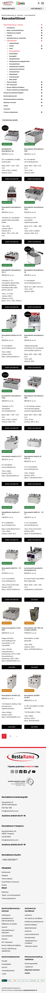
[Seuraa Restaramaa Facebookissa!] (21, 771)
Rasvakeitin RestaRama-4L (34, 271)
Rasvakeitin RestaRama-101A (34, 150)
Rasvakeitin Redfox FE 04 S (11, 336)
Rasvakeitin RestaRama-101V (34, 336)
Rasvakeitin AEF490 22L (11, 695)
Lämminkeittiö (29, 15)
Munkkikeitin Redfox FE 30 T (10, 513)
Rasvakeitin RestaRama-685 (34, 397)
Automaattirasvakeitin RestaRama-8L (33, 569)
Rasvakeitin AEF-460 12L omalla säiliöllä (33, 629)
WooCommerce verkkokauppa (19, 990)
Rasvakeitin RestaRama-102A (11, 397)
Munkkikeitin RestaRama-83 (8, 150)
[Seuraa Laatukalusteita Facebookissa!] (25, 771)
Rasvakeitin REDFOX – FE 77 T (11, 569)
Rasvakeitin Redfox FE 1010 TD (32, 457)
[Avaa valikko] (42, 3)
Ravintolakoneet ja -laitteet (12, 15)
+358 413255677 (10, 859)
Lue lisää (34, 600)
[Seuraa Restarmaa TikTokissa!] (29, 771)
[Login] (38, 3)
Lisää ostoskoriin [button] (12, 179)
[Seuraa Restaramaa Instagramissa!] (12, 771)
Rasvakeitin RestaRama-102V (34, 208)
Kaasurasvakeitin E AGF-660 (11, 629)
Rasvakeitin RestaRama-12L (11, 208)
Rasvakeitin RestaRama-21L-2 (11, 271)
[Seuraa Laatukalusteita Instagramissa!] (16, 771)
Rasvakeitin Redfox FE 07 (11, 456)
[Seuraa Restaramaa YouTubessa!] (33, 771)
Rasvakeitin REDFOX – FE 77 (33, 513)
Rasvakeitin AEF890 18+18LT (32, 696)
